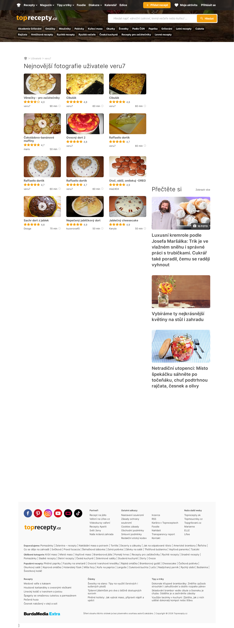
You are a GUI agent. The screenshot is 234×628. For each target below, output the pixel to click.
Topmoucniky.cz (193, 518)
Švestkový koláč (33, 570)
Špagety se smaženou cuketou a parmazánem (50, 595)
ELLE (187, 530)
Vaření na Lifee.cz (100, 518)
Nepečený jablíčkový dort (83, 220)
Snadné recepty (190, 554)
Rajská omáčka (129, 563)
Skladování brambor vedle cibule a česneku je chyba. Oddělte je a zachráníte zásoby (178, 592)
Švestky (124, 28)
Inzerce (156, 515)
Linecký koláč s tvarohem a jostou (43, 591)
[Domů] (25, 58)
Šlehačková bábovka (93, 549)
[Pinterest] (38, 513)
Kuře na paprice (106, 567)
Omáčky (50, 28)
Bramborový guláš (150, 563)
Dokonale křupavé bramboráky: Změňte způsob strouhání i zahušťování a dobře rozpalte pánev (179, 585)
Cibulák (71, 97)
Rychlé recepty (66, 34)
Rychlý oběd (188, 567)
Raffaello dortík (119, 137)
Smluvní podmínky (131, 534)
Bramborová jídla (102, 554)
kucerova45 (73, 228)
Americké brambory (184, 545)
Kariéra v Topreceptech (165, 522)
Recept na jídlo (98, 515)
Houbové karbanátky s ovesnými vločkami (47, 587)
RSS (154, 518)
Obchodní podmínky (132, 530)
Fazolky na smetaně (74, 563)
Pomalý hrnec (122, 554)
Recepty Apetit (98, 526)
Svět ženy (95, 530)
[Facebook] (28, 513)
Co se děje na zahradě (36, 549)
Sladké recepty (47, 558)
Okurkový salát (32, 567)
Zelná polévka (115, 549)
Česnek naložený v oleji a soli (40, 603)
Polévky (79, 28)
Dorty (143, 558)
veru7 (48, 58)
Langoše (122, 567)
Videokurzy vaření (100, 522)
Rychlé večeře (87, 34)
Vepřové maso (83, 554)
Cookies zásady (130, 526)
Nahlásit (156, 530)
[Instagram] (48, 513)
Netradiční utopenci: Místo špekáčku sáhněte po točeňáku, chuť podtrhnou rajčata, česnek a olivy (180, 377)
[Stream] (68, 513)
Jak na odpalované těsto (157, 545)
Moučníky (65, 28)
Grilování (166, 28)
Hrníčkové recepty (42, 34)
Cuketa (199, 28)
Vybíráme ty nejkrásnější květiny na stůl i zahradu (178, 316)
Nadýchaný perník (168, 567)
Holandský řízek (72, 567)
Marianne (189, 526)
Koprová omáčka (52, 567)
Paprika (153, 28)
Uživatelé (36, 58)
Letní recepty (184, 28)
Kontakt (156, 538)
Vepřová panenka (179, 549)
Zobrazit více (203, 189)
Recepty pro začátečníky (136, 34)
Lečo (153, 567)
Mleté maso (66, 554)
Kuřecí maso (95, 28)
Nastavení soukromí (132, 515)
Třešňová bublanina (156, 549)
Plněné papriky (52, 563)
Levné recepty (163, 34)
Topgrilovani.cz (192, 522)
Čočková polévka (188, 563)
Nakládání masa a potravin (93, 545)
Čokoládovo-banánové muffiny (39, 139)
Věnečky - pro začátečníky (42, 97)
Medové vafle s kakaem (37, 583)
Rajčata (22, 34)
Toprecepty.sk (192, 515)
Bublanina (202, 567)
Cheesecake (169, 563)
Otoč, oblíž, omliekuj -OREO (127, 180)
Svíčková (56, 549)
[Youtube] (58, 513)
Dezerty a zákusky (130, 545)
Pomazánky (46, 545)
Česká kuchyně (108, 34)
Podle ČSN (138, 28)
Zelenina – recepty (66, 545)
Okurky (110, 28)
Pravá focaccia (72, 549)
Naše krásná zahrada (101, 534)
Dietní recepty (66, 558)
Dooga (27, 228)
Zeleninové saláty (106, 558)
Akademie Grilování (29, 28)
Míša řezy (89, 567)
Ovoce (152, 558)
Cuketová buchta (138, 567)
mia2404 (114, 188)
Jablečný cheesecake (123, 220)
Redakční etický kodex (134, 538)
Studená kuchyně (128, 558)
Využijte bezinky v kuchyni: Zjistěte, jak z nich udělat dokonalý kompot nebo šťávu (178, 599)
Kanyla (112, 228)
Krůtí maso (51, 554)
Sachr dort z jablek (36, 220)
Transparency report (163, 534)
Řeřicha (202, 545)
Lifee (187, 534)
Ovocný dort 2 (75, 137)
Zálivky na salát (133, 549)
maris (27, 149)
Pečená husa (31, 599)
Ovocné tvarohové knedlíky (103, 563)
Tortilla (114, 545)
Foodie (155, 526)
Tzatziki (195, 549)
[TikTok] (78, 513)
